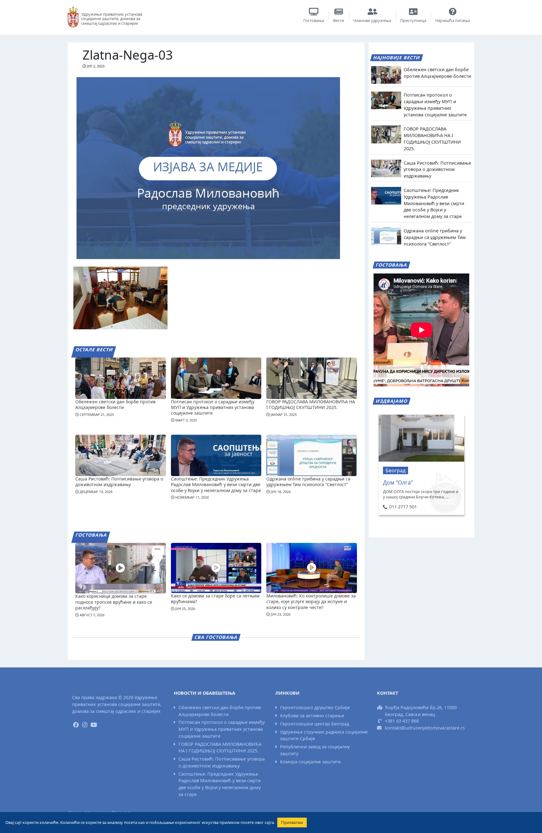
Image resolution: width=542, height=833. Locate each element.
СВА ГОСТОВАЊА (216, 637)
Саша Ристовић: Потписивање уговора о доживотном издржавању (119, 481)
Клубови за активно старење (312, 716)
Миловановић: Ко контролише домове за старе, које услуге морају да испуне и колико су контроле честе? (311, 601)
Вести (338, 20)
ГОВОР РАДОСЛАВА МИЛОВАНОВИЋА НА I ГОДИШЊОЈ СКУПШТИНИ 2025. (310, 404)
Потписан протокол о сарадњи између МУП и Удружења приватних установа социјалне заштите (212, 407)
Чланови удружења (372, 20)
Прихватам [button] (292, 822)
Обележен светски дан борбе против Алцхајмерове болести (115, 404)
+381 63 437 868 (402, 721)
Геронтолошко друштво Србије (315, 707)
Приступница (413, 20)
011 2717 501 (403, 507)
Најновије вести (397, 58)
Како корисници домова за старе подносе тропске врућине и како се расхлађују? (113, 601)
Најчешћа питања (452, 20)
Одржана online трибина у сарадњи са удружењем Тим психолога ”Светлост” (308, 481)
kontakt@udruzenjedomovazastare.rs (425, 728)
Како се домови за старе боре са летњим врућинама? (215, 598)
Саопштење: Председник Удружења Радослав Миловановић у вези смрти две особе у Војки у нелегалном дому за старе (216, 484)
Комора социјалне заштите (310, 762)
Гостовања (313, 20)
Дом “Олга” (398, 482)
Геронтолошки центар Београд (314, 724)
